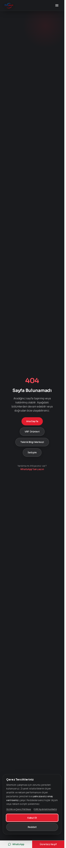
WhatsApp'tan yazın (32, 469)
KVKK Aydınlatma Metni (45, 809)
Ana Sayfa (32, 421)
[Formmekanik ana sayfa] (9, 5)
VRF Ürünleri (32, 431)
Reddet (32, 827)
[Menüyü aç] (56, 5)
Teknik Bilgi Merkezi (32, 442)
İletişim (32, 452)
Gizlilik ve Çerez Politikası (18, 809)
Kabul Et (32, 817)
